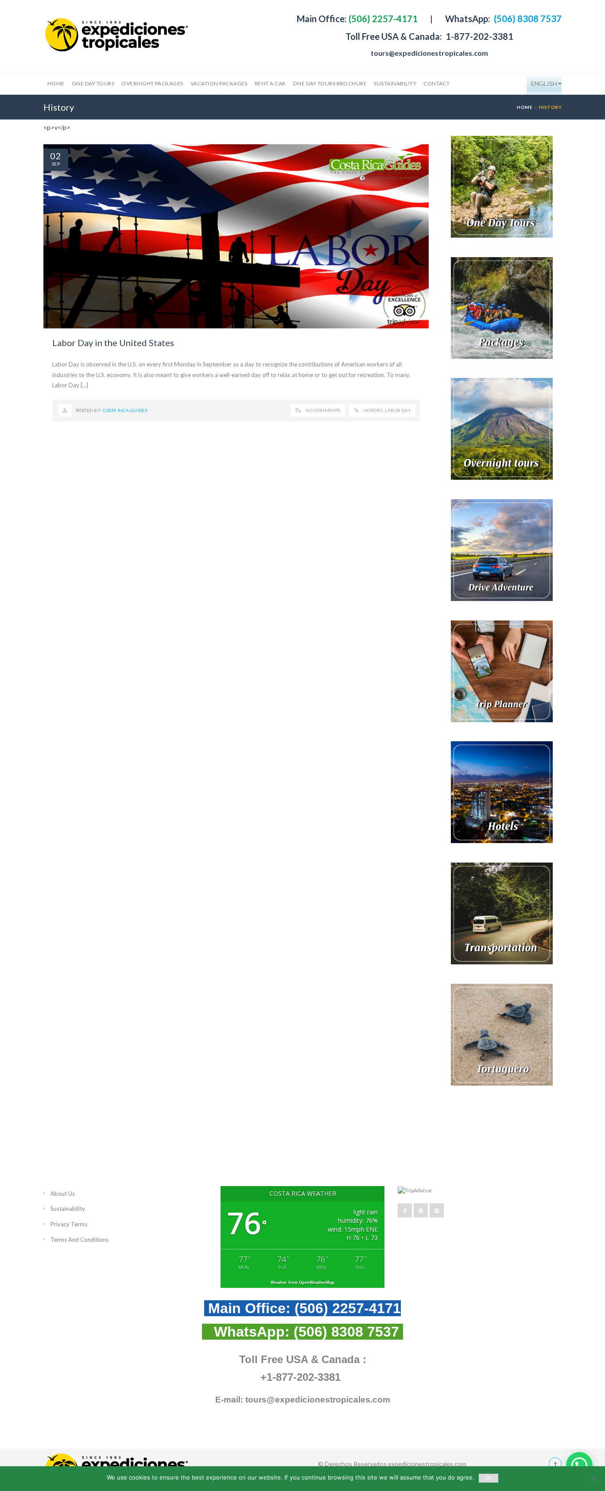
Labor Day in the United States (113, 342)
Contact (436, 83)
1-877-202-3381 (478, 36)
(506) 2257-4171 (382, 18)
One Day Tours (93, 83)
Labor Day (398, 410)
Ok (488, 1478)
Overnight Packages (152, 83)
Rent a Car (270, 83)
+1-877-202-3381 (300, 1377)
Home (56, 83)
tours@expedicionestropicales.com (429, 53)
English (544, 83)
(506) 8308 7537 (527, 18)
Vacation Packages (219, 83)
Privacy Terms (68, 1224)
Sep (56, 163)
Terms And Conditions (79, 1239)
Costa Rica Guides (125, 410)
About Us (62, 1193)
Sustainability (395, 83)
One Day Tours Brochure (330, 83)
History (373, 410)
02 (56, 156)
